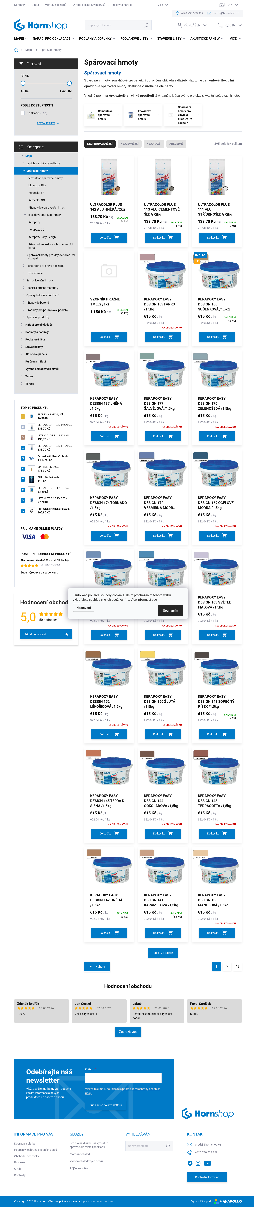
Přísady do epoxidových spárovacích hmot (51, 246)
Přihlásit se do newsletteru (105, 1105)
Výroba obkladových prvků (88, 4)
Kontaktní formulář (207, 1177)
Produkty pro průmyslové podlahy (47, 310)
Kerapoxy (34, 222)
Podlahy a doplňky (37, 332)
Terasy (29, 383)
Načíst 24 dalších (163, 952)
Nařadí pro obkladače (39, 324)
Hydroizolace (34, 273)
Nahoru (100, 966)
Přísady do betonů (37, 302)
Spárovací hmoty (37, 170)
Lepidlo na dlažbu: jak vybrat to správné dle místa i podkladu (89, 1145)
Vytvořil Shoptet (201, 1201)
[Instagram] (198, 1163)
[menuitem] (21, 39)
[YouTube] (207, 1163)
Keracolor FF (36, 192)
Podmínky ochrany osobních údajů (35, 1149)
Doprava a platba (25, 1143)
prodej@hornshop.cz (208, 1144)
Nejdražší (154, 143)
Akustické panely (36, 354)
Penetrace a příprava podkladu (45, 265)
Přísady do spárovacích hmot (46, 207)
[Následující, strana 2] (227, 966)
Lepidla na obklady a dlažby (43, 163)
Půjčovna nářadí (121, 4)
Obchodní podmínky (26, 1156)
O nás (35, 4)
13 (237, 966)
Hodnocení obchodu (128, 986)
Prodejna (19, 1162)
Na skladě (36, 113)
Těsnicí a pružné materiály (42, 287)
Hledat (146, 25)
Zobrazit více (128, 1032)
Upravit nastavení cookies (97, 1201)
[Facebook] (190, 1163)
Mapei (29, 156)
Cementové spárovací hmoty (45, 178)
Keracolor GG (36, 200)
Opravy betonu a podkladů (42, 295)
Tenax (29, 376)
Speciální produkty (37, 317)
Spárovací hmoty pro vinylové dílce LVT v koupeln (51, 256)
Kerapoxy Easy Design (42, 237)
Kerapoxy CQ (36, 229)
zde (154, 599)
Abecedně (176, 143)
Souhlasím (170, 611)
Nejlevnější (130, 143)
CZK (230, 5)
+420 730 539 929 (206, 1152)
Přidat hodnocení (35, 634)
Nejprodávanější (100, 143)
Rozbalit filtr (46, 123)
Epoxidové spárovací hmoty (44, 214)
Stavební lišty (34, 346)
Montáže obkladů (55, 4)
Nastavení (83, 608)
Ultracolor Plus (37, 185)
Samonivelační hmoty (39, 280)
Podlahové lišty (35, 339)
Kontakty (20, 4)
